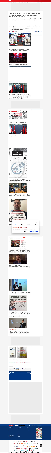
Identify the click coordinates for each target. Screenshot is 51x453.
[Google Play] (20, 425)
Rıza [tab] (15, 224)
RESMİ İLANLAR (34, 2)
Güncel (9, 428)
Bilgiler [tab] (22, 224)
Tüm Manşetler (28, 372)
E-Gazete (19, 436)
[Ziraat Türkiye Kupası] (41, 2)
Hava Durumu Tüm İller (11, 435)
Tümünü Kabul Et (34, 231)
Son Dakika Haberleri (11, 427)
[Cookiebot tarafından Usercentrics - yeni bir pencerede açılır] (35, 222)
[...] (41, 31)
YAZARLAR (30, 2)
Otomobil (19, 434)
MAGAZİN (22, 2)
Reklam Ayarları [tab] (28, 224)
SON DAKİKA (10, 2)
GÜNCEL (14, 2)
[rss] (34, 425)
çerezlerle (34, 452)
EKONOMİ (16, 2)
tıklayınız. (40, 452)
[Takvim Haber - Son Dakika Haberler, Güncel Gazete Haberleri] (11, 0)
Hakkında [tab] (35, 224)
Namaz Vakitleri (10, 434)
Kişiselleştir (25, 231)
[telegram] (38, 31)
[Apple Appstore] (16, 425)
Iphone (27, 427)
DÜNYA (25, 2)
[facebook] (27, 425)
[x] (29, 425)
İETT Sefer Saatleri (11, 436)
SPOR (19, 2)
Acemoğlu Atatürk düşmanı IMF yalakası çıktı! (16, 66)
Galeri (18, 435)
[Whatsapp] (39, 31)
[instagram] (32, 425)
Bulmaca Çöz (19, 427)
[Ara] (41, 0)
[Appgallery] (23, 425)
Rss (27, 428)
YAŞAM (27, 2)
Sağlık (18, 428)
